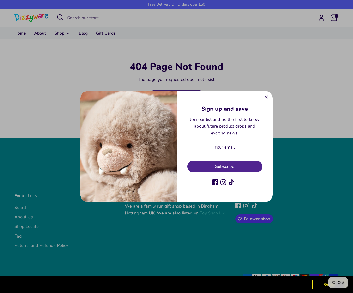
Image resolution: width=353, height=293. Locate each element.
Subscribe (224, 166)
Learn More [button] (154, 284)
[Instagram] (223, 182)
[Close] (266, 97)
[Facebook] (215, 182)
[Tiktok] (231, 182)
